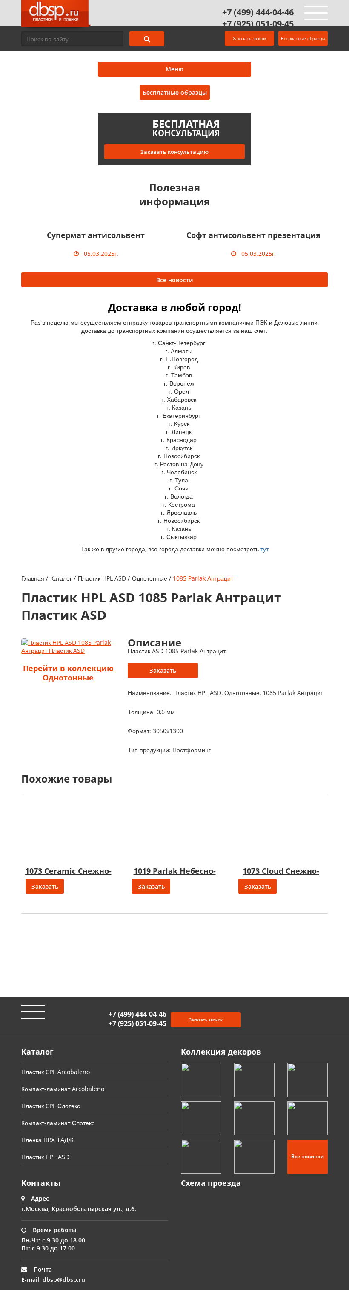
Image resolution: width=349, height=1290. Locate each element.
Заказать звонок (249, 38)
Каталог (61, 578)
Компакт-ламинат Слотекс (57, 1123)
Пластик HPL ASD (102, 578)
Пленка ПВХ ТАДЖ (47, 1140)
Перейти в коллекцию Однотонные (68, 673)
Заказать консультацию (174, 152)
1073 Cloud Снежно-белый (281, 875)
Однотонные (149, 578)
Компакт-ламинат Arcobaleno (62, 1089)
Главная (32, 578)
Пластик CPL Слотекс (50, 1106)
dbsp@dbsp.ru (64, 1280)
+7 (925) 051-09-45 (258, 23)
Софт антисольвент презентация (253, 235)
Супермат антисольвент (96, 235)
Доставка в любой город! (174, 307)
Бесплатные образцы (303, 38)
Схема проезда (211, 1183)
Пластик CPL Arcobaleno (55, 1072)
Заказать (162, 670)
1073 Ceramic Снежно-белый (68, 875)
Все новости (174, 280)
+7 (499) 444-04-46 (258, 12)
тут (264, 549)
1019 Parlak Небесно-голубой (175, 875)
